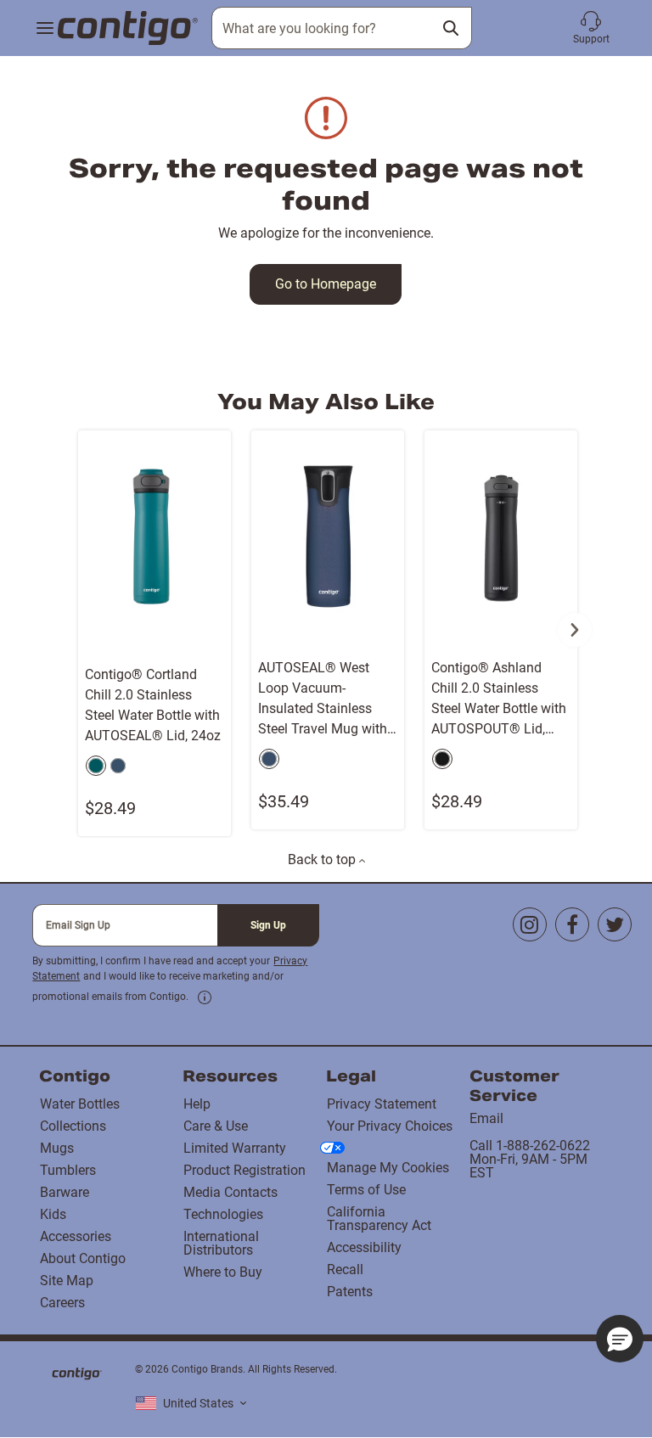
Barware (64, 1192)
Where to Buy (222, 1272)
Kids (53, 1214)
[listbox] (191, 1403)
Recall (345, 1269)
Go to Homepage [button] (325, 284)
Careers (62, 1303)
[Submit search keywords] (450, 28)
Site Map (66, 1280)
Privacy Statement (381, 1104)
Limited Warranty (234, 1148)
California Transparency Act (379, 1218)
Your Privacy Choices (389, 1126)
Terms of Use (366, 1190)
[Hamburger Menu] (45, 28)
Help (197, 1104)
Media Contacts (230, 1192)
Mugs (57, 1148)
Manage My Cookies (388, 1168)
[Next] (575, 630)
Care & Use (215, 1126)
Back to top (323, 859)
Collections (73, 1126)
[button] (591, 28)
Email (486, 1118)
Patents (350, 1292)
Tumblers (68, 1170)
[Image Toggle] (215, 640)
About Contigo (83, 1258)
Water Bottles (80, 1104)
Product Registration (244, 1170)
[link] (205, 997)
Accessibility (364, 1247)
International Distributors (221, 1243)
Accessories (75, 1236)
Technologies (223, 1214)
